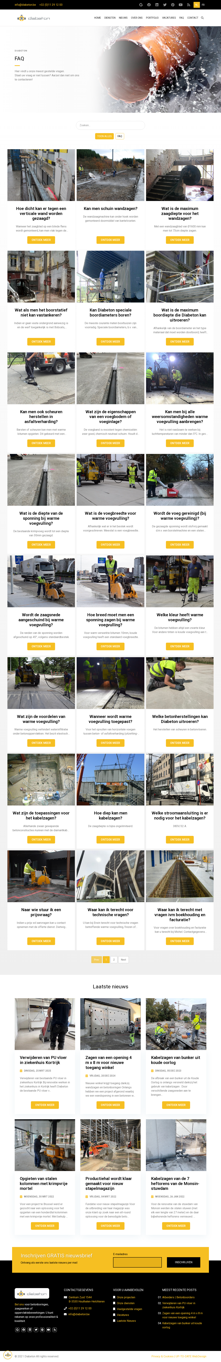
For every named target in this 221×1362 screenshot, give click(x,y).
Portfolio (152, 17)
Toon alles (104, 136)
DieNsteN (110, 17)
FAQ (181, 17)
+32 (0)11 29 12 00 (51, 4)
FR (203, 4)
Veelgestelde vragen (129, 1309)
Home (98, 17)
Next (123, 959)
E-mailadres (120, 1254)
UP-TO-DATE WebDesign (191, 1356)
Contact (192, 17)
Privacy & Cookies (162, 1356)
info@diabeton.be (25, 4)
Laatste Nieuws (126, 1320)
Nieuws (123, 17)
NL (196, 4)
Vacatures (169, 17)
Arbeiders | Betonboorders (178, 1297)
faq (120, 136)
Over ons (137, 17)
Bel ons (19, 1304)
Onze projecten (126, 1297)
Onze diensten (125, 1303)
